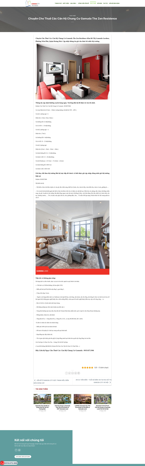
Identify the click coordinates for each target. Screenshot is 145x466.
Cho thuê (93, 3)
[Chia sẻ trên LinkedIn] (78, 373)
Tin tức (105, 3)
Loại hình (73, 3)
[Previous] (30, 403)
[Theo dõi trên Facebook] (16, 450)
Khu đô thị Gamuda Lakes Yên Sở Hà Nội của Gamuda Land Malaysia (82, 407)
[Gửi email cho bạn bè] (72, 373)
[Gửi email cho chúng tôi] (19, 450)
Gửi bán (99, 3)
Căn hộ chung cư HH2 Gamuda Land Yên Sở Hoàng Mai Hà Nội (42, 407)
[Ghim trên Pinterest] (75, 373)
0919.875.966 (10, 463)
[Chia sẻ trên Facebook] (66, 373)
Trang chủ (58, 3)
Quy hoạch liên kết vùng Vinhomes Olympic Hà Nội (62, 406)
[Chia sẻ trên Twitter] (69, 373)
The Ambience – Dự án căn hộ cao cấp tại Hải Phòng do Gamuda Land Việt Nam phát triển (103, 408)
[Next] (114, 403)
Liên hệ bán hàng (114, 3)
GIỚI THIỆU (66, 3)
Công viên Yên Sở (83, 3)
